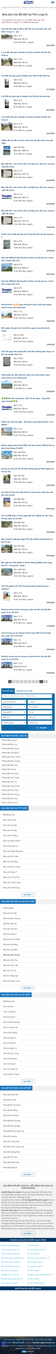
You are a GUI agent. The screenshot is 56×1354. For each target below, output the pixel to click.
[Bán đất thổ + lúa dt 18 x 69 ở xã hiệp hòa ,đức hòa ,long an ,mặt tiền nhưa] (6, 174)
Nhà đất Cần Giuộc (11, 748)
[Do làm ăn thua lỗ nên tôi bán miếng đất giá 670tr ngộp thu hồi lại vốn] (6, 478)
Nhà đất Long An (10, 740)
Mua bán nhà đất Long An (10, 1245)
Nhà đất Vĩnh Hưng (11, 794)
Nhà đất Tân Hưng (11, 773)
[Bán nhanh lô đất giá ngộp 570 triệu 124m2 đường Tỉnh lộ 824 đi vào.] (6, 549)
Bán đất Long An (33, 1270)
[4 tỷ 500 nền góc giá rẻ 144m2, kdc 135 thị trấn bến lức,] (6, 83)
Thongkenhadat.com (28, 2)
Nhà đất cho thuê (24, 691)
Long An (25, 7)
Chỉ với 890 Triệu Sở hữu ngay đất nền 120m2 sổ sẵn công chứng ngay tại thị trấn (27, 517)
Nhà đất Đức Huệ (10, 803)
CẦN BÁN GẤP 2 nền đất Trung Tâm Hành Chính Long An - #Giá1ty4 (25, 587)
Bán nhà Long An (33, 1254)
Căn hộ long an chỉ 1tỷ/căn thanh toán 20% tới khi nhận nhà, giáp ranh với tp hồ (26, 634)
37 (46, 681)
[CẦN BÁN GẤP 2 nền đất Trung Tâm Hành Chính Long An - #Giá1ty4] (6, 596)
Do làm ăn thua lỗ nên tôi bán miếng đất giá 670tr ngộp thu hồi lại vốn (27, 470)
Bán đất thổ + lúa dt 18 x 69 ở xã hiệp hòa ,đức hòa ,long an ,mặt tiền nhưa (28, 165)
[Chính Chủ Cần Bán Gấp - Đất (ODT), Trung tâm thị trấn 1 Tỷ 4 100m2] (6, 432)
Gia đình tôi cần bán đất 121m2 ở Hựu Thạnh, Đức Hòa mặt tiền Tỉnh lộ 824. (27, 493)
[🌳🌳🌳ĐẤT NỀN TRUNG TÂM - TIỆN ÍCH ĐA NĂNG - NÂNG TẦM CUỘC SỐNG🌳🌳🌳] (6, 408)
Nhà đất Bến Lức (10, 744)
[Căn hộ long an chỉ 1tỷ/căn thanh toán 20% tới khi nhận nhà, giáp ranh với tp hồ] (6, 643)
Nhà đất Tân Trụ (10, 782)
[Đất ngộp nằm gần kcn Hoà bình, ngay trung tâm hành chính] (6, 338)
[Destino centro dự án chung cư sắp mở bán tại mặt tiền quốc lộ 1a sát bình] (6, 619)
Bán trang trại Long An (9, 1283)
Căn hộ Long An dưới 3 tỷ (10, 1254)
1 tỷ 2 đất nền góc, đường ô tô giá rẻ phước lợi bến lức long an (26, 53)
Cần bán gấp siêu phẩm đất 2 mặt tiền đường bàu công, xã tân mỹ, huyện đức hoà (27, 352)
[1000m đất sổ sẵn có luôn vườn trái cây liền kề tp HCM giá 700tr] (6, 150)
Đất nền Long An (33, 1279)
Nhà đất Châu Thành (12, 757)
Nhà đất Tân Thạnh (11, 778)
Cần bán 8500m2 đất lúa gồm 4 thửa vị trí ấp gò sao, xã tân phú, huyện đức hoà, (27, 259)
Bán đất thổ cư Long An (9, 1274)
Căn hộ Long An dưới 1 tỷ (10, 1249)
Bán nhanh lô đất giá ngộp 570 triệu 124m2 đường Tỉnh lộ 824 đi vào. (26, 540)
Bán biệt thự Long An (35, 1266)
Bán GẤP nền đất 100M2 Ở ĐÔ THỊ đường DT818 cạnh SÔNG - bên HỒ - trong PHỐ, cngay (27, 563)
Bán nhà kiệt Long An (35, 1262)
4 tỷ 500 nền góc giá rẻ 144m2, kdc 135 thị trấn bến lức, (25, 76)
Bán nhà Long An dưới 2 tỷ (10, 1262)
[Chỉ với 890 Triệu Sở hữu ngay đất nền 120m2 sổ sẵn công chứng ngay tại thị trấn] (6, 525)
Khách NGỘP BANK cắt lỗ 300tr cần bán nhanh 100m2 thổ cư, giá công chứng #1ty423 (28, 446)
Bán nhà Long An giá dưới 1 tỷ (38, 1258)
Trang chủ (5, 7)
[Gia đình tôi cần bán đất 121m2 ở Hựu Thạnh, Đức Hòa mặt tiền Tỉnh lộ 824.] (6, 502)
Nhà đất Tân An (9, 769)
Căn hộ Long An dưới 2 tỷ (36, 1249)
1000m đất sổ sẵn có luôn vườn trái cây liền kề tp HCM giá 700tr (27, 141)
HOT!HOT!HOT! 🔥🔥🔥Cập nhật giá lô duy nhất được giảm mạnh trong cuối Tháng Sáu (26, 305)
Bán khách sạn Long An (9, 1270)
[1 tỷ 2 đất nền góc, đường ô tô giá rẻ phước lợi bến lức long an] (6, 62)
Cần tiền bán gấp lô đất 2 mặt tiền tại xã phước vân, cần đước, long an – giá (26, 30)
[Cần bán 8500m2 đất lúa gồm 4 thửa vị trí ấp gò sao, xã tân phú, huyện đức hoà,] (6, 267)
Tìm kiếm (42, 728)
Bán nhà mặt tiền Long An (10, 1266)
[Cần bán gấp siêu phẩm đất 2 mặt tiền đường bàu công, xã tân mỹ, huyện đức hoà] (6, 361)
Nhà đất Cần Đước (11, 753)
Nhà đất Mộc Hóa (10, 765)
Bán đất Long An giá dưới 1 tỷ (12, 1279)
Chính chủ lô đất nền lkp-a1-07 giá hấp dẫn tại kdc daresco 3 (27, 235)
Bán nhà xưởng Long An (36, 1283)
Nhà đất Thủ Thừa (10, 790)
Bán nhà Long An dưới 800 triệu (12, 1258)
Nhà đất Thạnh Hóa (11, 786)
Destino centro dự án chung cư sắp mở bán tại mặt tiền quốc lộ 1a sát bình (26, 610)
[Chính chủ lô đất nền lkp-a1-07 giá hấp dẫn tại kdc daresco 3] (6, 244)
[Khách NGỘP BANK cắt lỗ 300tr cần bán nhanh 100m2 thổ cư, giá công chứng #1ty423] (6, 455)
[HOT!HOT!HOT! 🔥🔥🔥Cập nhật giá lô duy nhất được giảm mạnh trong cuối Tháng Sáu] (6, 314)
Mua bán (16, 7)
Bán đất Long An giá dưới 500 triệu (39, 1274)
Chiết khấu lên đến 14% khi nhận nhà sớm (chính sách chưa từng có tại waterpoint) (25, 376)
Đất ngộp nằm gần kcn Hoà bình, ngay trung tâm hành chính (25, 329)
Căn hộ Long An (33, 1245)
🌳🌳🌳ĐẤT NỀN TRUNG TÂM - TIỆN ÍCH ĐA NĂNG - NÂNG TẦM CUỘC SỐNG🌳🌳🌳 (25, 399)
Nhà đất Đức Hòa (10, 798)
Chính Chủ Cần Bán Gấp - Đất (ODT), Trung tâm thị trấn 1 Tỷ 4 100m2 (27, 423)
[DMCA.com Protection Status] (28, 1352)
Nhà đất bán (8, 691)
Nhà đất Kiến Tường (11, 761)
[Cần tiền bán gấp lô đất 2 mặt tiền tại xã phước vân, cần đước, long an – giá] (6, 39)
